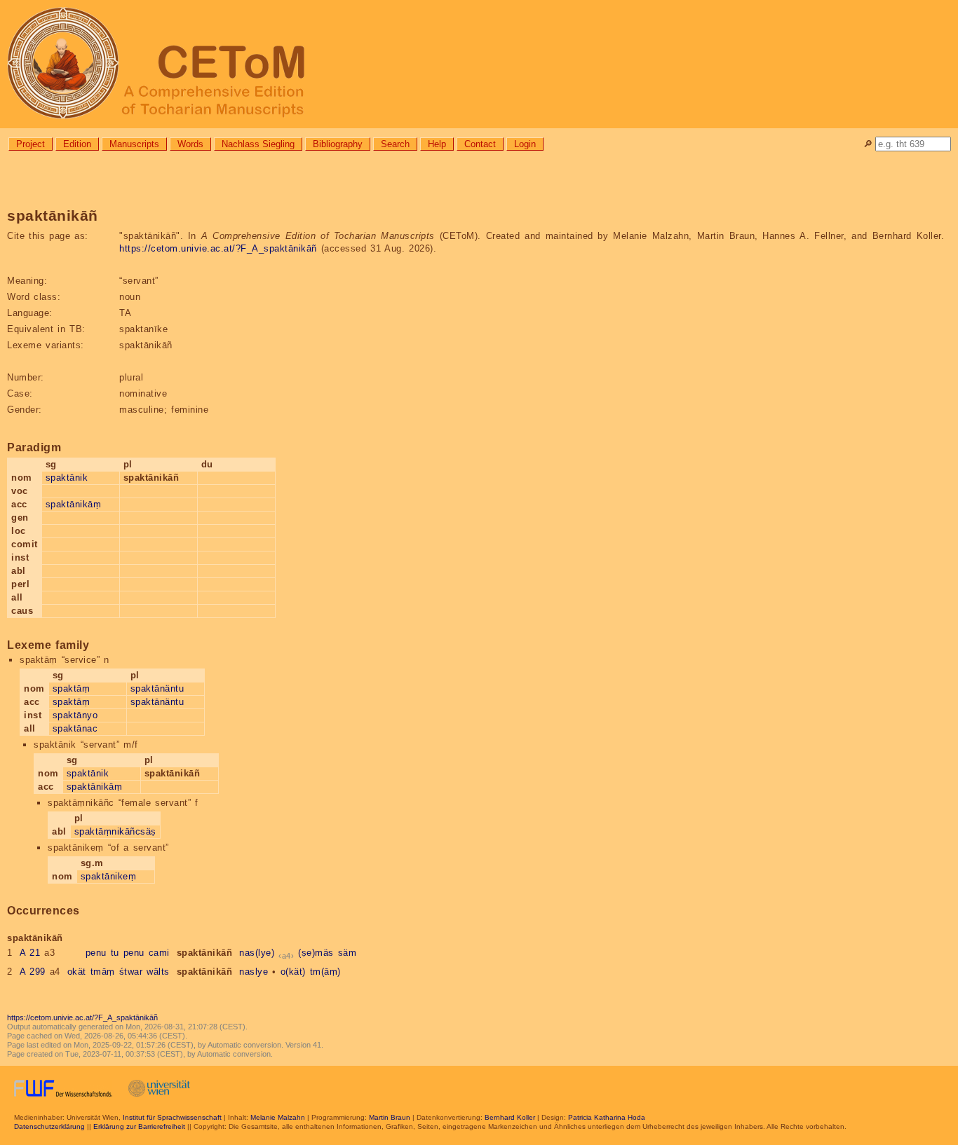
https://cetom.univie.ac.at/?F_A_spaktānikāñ (218, 248)
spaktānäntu (157, 688)
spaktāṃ (71, 688)
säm (347, 952)
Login (525, 144)
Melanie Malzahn (277, 1117)
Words (190, 144)
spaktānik (67, 477)
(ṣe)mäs (316, 952)
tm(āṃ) (325, 971)
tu (115, 952)
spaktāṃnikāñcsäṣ (115, 831)
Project (30, 144)
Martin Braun (389, 1117)
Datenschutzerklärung (49, 1126)
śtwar (131, 971)
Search (395, 144)
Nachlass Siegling (258, 144)
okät (76, 971)
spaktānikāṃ (74, 504)
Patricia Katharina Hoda (606, 1117)
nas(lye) (256, 952)
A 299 (33, 971)
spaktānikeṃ (109, 876)
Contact (480, 144)
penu (96, 952)
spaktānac (75, 728)
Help (437, 144)
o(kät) (293, 971)
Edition (77, 144)
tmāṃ (102, 971)
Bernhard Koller (510, 1117)
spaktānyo (75, 715)
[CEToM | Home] (479, 64)
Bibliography (338, 144)
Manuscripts (134, 144)
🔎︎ (867, 144)
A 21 (30, 952)
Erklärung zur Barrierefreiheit (139, 1126)
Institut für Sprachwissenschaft (172, 1117)
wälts (158, 971)
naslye (253, 971)
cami (159, 952)
